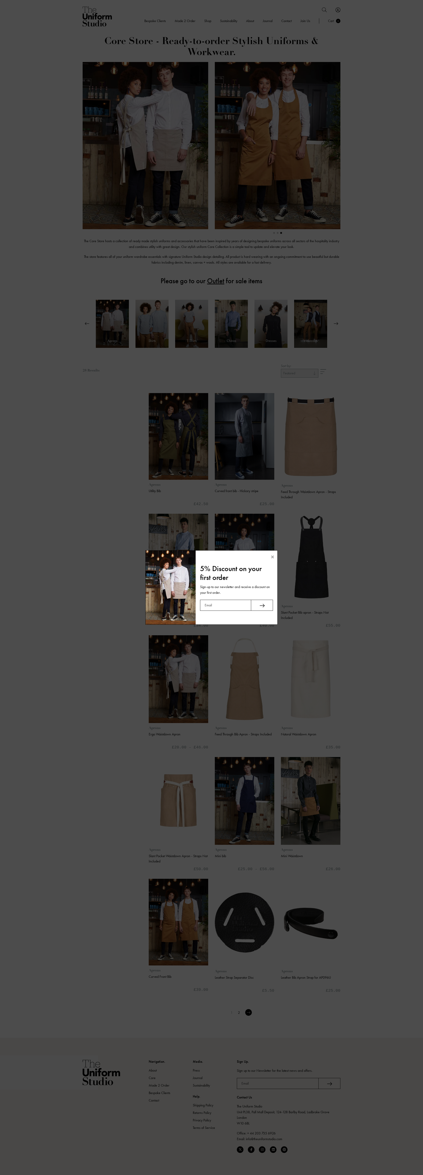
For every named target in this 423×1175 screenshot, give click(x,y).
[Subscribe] (262, 605)
